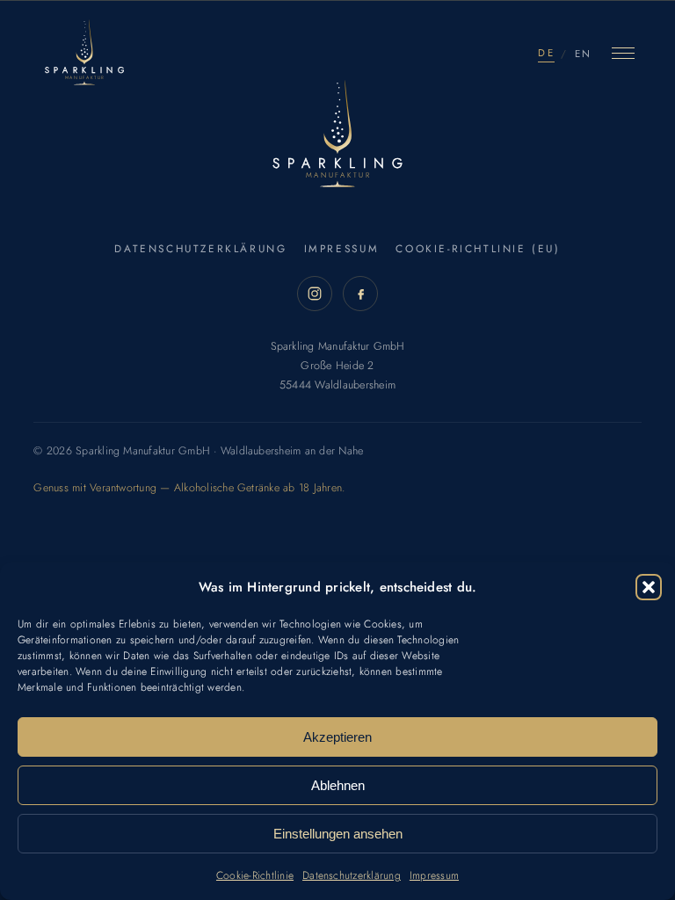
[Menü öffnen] (623, 53)
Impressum (434, 875)
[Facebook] (360, 293)
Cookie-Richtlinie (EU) (478, 248)
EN (583, 54)
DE (546, 53)
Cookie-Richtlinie (255, 875)
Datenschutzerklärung (351, 875)
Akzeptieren (337, 736)
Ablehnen (338, 785)
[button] (648, 587)
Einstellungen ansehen (338, 833)
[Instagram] (314, 293)
